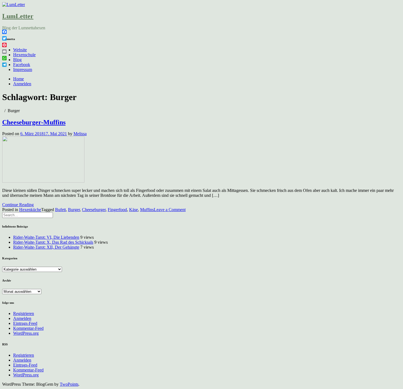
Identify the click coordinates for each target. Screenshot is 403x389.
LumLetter (17, 16)
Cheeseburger (94, 209)
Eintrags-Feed (25, 323)
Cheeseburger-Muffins (34, 122)
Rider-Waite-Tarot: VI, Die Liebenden (46, 237)
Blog (17, 59)
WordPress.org (26, 333)
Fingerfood (117, 209)
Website (20, 49)
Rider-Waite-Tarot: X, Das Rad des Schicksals (53, 242)
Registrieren (23, 313)
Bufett (60, 209)
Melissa (80, 133)
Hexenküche (30, 209)
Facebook (21, 64)
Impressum (22, 69)
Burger (74, 209)
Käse (133, 209)
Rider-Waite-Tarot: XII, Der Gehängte (46, 247)
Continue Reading (18, 204)
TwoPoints (69, 384)
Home (18, 78)
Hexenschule (24, 54)
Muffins (147, 209)
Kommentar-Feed (28, 328)
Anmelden (22, 83)
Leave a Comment (170, 209)
